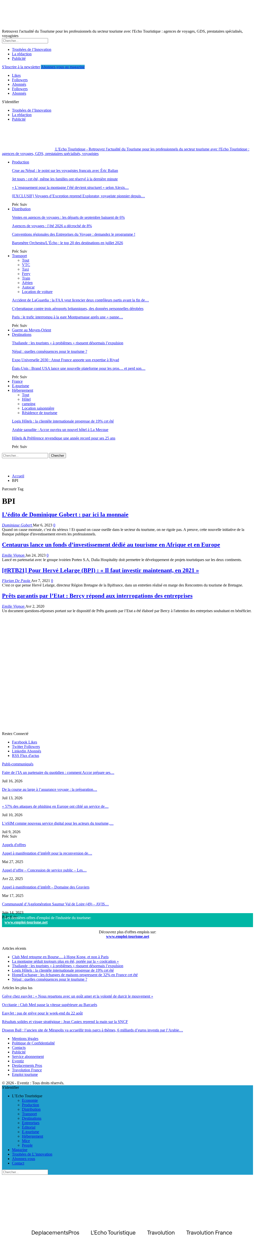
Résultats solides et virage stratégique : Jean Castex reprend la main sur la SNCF (65, 1022)
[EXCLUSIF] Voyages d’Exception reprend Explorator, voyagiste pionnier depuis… (78, 196)
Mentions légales (25, 1038)
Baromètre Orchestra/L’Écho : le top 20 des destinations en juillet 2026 (67, 243)
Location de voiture (37, 292)
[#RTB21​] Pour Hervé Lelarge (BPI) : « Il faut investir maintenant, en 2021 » (100, 570)
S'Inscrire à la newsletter (21, 67)
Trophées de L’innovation (32, 1154)
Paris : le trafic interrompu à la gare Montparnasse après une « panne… (67, 317)
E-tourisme (20, 386)
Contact (18, 1163)
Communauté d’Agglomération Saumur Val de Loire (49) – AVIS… (55, 904)
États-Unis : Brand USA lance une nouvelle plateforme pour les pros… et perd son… (78, 368)
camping (28, 404)
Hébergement (22, 390)
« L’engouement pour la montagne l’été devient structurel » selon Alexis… (70, 187)
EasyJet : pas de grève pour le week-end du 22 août (42, 1013)
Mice (26, 1141)
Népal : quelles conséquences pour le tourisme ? (49, 351)
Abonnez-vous (23, 1159)
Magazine (19, 1150)
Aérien (27, 283)
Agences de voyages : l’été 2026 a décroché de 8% (52, 226)
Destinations (21, 334)
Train (26, 278)
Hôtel (26, 399)
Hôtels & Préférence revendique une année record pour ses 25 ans (63, 438)
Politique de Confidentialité (33, 1043)
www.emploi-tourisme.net (26, 922)
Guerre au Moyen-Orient (31, 330)
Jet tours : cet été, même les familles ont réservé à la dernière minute (65, 179)
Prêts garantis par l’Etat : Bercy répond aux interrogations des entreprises (97, 595)
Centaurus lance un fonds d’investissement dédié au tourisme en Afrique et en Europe (111, 544)
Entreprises (30, 1123)
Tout (25, 260)
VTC (26, 265)
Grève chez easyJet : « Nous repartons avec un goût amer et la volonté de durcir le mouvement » (77, 996)
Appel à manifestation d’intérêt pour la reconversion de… (47, 853)
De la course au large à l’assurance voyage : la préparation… (49, 789)
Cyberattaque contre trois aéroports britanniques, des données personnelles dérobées (77, 308)
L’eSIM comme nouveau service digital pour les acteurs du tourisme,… (58, 823)
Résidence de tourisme (39, 413)
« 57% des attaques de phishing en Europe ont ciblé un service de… (55, 806)
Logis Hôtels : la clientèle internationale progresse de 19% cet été (63, 421)
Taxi (25, 269)
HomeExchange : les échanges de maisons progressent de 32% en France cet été (75, 975)
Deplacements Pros (27, 1065)
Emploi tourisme (25, 1074)
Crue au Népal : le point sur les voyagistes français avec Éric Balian (65, 170)
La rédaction (22, 54)
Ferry (26, 274)
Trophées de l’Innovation (31, 49)
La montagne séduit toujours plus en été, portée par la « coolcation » (65, 961)
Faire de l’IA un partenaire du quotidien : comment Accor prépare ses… (58, 772)
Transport (19, 256)
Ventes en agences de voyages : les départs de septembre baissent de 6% (68, 217)
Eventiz (18, 1061)
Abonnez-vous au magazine (63, 67)
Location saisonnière (38, 408)
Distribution (21, 209)
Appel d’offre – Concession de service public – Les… (44, 870)
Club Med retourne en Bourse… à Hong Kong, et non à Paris (60, 957)
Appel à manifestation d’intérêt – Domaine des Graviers (45, 887)
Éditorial (28, 1127)
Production (20, 162)
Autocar (28, 287)
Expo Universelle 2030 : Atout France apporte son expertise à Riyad (65, 360)
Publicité (19, 58)
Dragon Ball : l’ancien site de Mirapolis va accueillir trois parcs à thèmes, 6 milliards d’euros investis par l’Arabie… (92, 1030)
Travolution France (27, 1070)
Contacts (19, 1047)
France (17, 381)
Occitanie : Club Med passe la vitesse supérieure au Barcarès (49, 1005)
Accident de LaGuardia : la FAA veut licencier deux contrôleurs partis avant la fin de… (80, 300)
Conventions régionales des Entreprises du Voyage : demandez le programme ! (73, 234)
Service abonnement (28, 1056)
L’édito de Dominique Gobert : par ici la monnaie (65, 514)
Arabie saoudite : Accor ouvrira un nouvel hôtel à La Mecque (60, 430)
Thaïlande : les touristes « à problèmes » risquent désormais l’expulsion (67, 343)
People (27, 1145)
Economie (30, 1100)
